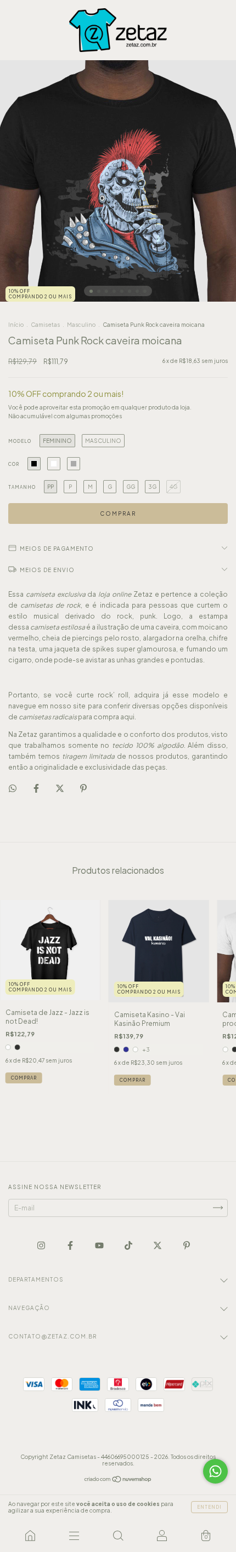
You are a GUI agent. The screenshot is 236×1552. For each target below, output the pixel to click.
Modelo (19, 441)
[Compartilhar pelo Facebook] (37, 788)
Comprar (24, 1078)
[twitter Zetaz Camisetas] (158, 1245)
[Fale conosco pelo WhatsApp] (215, 1471)
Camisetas (45, 324)
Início (16, 324)
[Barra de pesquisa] (118, 1535)
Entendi (209, 1507)
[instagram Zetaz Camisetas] (41, 1245)
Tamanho (22, 487)
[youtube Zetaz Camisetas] (99, 1245)
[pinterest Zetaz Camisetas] (186, 1245)
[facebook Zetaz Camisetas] (70, 1245)
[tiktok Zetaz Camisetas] (129, 1245)
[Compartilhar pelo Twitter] (60, 788)
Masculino (81, 324)
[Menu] (74, 1535)
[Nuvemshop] (118, 1480)
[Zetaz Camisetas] (30, 1535)
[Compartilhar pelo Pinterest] (83, 788)
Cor (13, 464)
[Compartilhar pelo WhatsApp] (12, 788)
